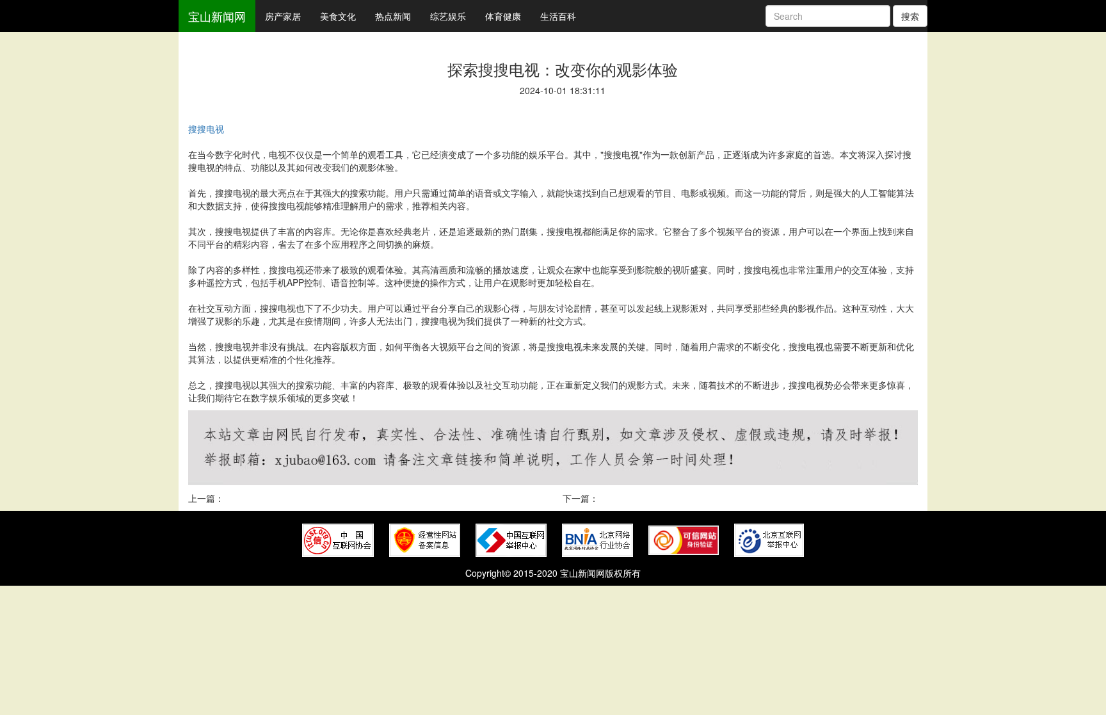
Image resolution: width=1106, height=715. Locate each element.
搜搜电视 (206, 128)
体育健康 (503, 16)
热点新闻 (393, 16)
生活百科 (558, 16)
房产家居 (283, 16)
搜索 (910, 16)
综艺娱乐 (448, 16)
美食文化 (338, 16)
